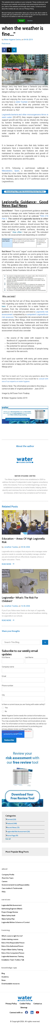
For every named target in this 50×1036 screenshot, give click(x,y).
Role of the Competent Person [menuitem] (13, 953)
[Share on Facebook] (4, 49)
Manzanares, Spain (10, 171)
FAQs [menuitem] (4, 892)
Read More (6, 564)
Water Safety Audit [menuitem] (8, 915)
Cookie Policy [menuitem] (25, 1004)
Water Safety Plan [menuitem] (8, 919)
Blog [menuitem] (3, 973)
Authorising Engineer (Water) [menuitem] (12, 909)
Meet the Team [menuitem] (7, 878)
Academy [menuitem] (5, 977)
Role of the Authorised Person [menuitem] (12, 946)
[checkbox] (24, 710)
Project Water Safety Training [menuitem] (12, 949)
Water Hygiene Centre (12, 40)
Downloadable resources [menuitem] (11, 984)
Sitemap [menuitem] (23, 1007)
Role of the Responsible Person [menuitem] (13, 943)
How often (17, 232)
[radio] (24, 708)
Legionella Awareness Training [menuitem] (13, 956)
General (11, 819)
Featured (12, 823)
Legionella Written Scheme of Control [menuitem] (15, 922)
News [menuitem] (4, 980)
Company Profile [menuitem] (8, 874)
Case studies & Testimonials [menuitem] (12, 888)
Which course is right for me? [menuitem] (12, 936)
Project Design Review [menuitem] (10, 912)
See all (8, 839)
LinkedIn (12, 43)
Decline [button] (30, 21)
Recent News (13, 827)
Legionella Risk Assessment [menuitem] (12, 905)
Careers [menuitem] (4, 881)
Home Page (12, 835)
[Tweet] (9, 49)
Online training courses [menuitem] (10, 939)
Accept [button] (21, 21)
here (4, 306)
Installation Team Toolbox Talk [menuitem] (13, 960)
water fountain (22, 102)
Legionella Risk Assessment (18, 831)
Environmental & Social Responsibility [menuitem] (15, 885)
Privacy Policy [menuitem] (11, 1004)
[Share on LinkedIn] (14, 49)
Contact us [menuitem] (37, 1004)
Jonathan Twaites (11, 547)
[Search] (45, 642)
